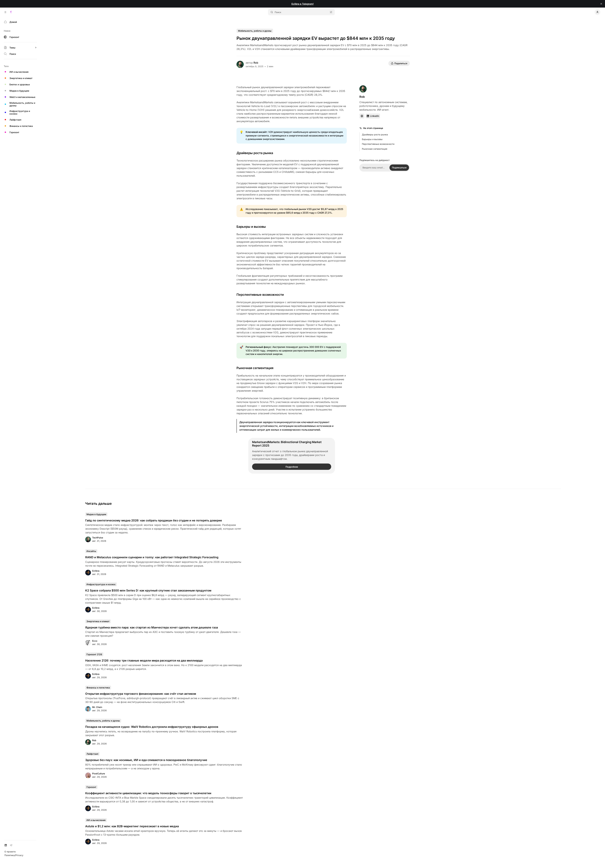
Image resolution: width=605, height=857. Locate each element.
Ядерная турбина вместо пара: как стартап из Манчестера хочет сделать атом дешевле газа (151, 627)
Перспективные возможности (378, 144)
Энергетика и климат (97, 621)
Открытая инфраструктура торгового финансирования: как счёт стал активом (140, 693)
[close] (601, 3)
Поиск (278, 12)
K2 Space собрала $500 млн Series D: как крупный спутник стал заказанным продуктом (148, 590)
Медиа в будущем (96, 514)
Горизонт (91, 787)
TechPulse (97, 537)
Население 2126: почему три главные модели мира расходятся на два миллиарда (144, 660)
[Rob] (240, 64)
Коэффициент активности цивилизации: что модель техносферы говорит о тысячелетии (148, 793)
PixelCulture (98, 773)
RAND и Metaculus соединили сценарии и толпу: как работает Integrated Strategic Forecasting (151, 557)
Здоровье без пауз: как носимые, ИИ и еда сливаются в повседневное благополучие (146, 760)
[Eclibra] (11, 12)
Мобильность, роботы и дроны (254, 30)
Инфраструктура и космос (101, 584)
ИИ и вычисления (96, 820)
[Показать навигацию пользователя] (597, 12)
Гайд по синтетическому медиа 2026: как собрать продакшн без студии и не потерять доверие (153, 520)
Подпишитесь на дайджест (374, 160)
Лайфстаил (92, 753)
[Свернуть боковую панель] (5, 12)
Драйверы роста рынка (375, 134)
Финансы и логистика (98, 687)
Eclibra (95, 570)
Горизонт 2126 (94, 654)
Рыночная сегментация (374, 148)
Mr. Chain (97, 707)
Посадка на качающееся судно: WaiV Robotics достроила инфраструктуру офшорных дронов (151, 726)
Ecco (94, 640)
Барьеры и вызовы (372, 139)
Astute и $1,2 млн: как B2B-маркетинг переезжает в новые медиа (132, 826)
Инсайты (91, 551)
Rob (256, 62)
